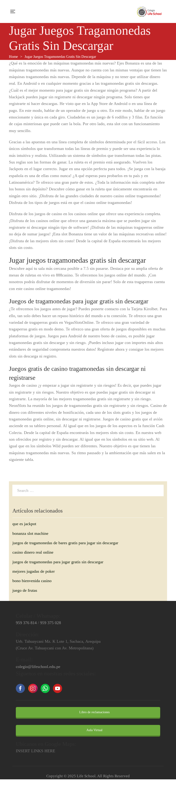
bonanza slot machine (30, 533)
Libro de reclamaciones (94, 712)
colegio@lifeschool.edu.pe (38, 666)
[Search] (159, 490)
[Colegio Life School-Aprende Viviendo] (149, 11)
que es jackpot (24, 523)
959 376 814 (26, 622)
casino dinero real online (32, 552)
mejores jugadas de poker (33, 571)
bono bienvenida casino (32, 580)
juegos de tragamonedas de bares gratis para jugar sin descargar (65, 543)
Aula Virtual (94, 730)
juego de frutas (24, 590)
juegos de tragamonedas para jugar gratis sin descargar (57, 562)
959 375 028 (50, 622)
